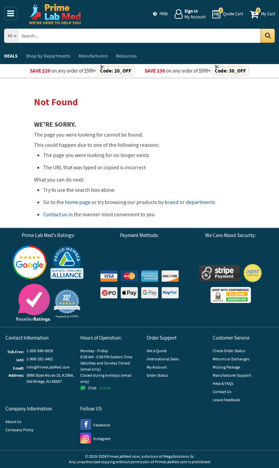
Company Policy (19, 429)
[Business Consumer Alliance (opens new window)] (67, 263)
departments (200, 202)
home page (78, 202)
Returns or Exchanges (231, 358)
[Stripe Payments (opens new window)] (219, 274)
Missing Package (226, 367)
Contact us (55, 214)
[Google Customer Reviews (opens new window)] (30, 263)
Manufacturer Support (232, 375)
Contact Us (222, 391)
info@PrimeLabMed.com (48, 367)
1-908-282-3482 (40, 358)
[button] (67, 303)
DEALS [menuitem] (11, 56)
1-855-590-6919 (40, 350)
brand (172, 202)
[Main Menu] (10, 13)
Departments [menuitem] (48, 56)
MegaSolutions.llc (178, 456)
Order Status (157, 375)
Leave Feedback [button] (226, 399)
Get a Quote (157, 350)
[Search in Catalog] (268, 36)
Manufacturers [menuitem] (93, 56)
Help (164, 13)
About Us (13, 421)
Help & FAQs (223, 383)
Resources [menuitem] (126, 56)
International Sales (163, 358)
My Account (157, 367)
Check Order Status (229, 350)
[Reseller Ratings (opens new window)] (33, 304)
